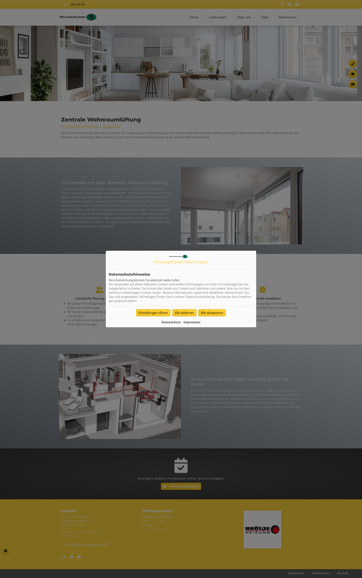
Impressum (191, 322)
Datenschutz (171, 322)
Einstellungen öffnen (153, 313)
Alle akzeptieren (212, 313)
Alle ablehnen (184, 313)
